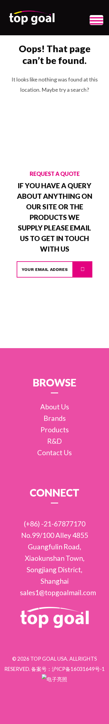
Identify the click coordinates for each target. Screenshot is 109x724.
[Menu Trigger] (96, 20)
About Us (54, 406)
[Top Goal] (31, 18)
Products (55, 429)
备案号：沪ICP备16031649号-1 (68, 669)
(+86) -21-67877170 (54, 523)
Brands (55, 418)
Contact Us (54, 452)
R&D (54, 441)
